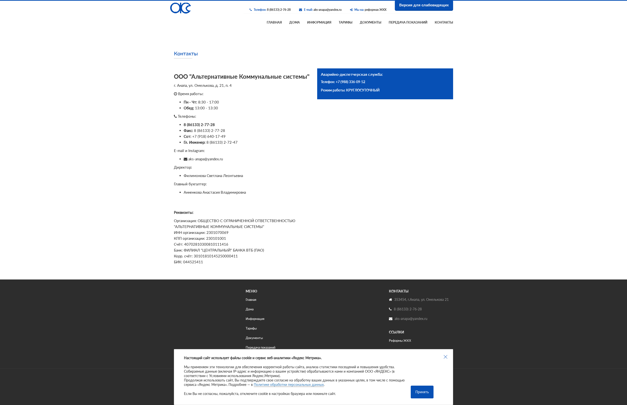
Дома (294, 22)
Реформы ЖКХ (400, 340)
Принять (422, 392)
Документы (370, 22)
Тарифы (345, 22)
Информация (319, 22)
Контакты (444, 22)
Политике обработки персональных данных (289, 384)
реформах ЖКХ (375, 10)
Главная (274, 22)
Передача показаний (408, 22)
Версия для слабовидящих (424, 5)
